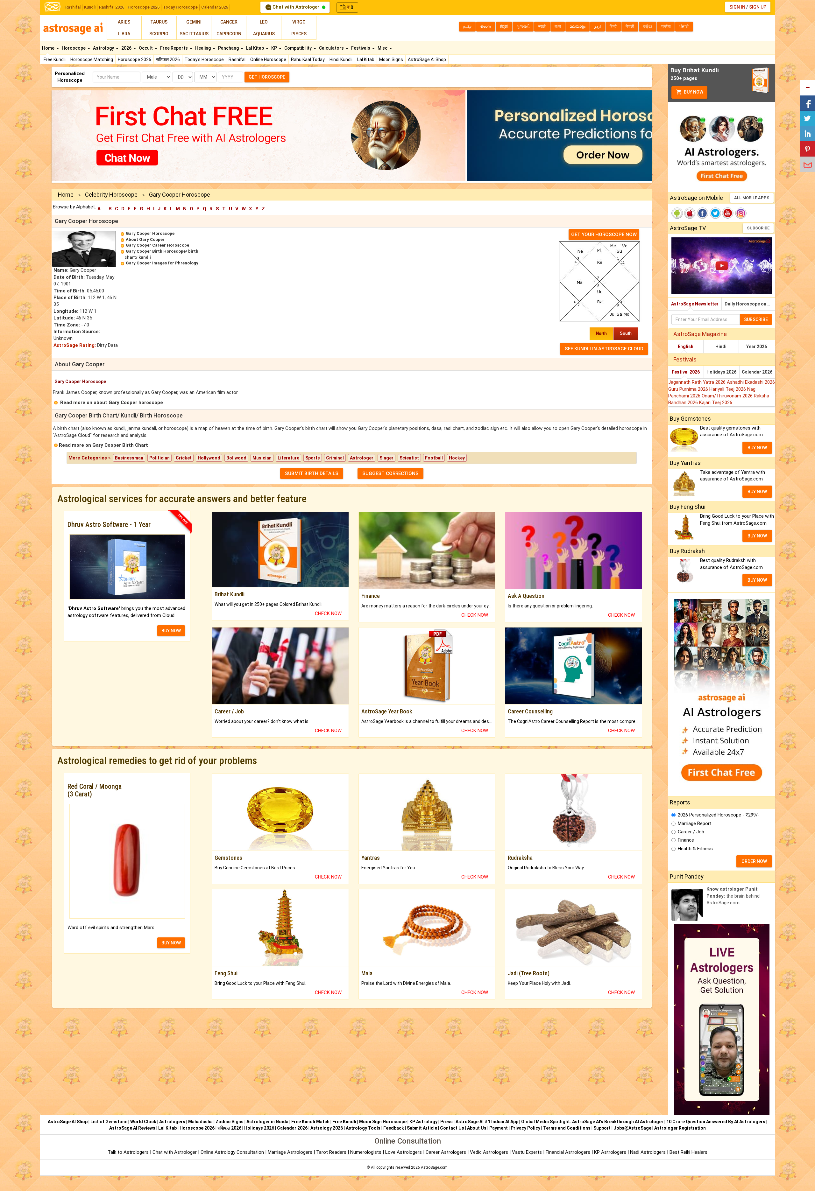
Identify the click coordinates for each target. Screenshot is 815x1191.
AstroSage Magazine (700, 334)
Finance (686, 840)
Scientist (409, 457)
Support (602, 1128)
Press (446, 1121)
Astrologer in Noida (267, 1121)
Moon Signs (391, 59)
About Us (476, 1128)
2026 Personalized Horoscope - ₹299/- (719, 815)
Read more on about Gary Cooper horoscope (111, 402)
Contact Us (452, 1128)
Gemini (194, 22)
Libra (124, 33)
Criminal (335, 457)
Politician (159, 457)
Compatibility (298, 48)
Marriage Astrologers (291, 1152)
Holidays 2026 (721, 372)
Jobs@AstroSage (632, 1128)
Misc (383, 48)
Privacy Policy (525, 1128)
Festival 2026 (686, 372)
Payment (498, 1128)
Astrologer (361, 457)
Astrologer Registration (680, 1128)
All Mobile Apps (751, 197)
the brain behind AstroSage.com (733, 896)
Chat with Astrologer (296, 7)
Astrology (104, 48)
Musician (262, 457)
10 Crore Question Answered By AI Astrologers (715, 1121)
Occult (146, 48)
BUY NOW (171, 630)
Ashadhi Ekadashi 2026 (751, 382)
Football (434, 457)
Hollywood (209, 457)
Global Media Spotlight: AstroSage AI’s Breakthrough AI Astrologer (592, 1121)
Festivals (361, 48)
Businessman (129, 457)
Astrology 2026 (326, 1128)
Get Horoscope (267, 77)
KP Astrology (423, 1121)
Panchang (229, 48)
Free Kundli (55, 59)
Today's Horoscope (204, 59)
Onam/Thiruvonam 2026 (728, 396)
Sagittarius (194, 33)
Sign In (737, 7)
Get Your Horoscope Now (604, 234)
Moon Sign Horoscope (383, 1121)
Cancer (228, 22)
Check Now (328, 613)
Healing (203, 48)
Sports (312, 457)
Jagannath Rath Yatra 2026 (697, 382)
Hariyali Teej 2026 (728, 389)
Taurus (158, 22)
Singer (386, 457)
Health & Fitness (695, 848)
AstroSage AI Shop (427, 59)
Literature (288, 457)
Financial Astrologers (568, 1152)
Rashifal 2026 (111, 7)
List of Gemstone (108, 1121)
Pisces (299, 33)
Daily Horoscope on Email (750, 303)
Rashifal (73, 7)
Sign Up (757, 7)
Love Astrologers (403, 1152)
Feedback (393, 1128)
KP (274, 48)
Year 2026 (756, 346)
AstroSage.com (434, 1167)
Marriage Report (695, 823)
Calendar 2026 (214, 7)
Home (48, 48)
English (685, 346)
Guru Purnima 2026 (688, 389)
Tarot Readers (332, 1152)
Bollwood (236, 457)
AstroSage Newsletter (695, 303)
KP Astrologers (610, 1152)
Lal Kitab (365, 59)
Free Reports (174, 48)
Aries (124, 22)
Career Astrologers (446, 1152)
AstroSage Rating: (74, 345)
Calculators (332, 48)
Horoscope (74, 48)
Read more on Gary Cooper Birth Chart (103, 445)
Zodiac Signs (230, 1121)
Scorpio (158, 33)
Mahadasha (200, 1121)
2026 (126, 48)
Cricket (184, 457)
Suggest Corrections (390, 473)
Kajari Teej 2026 (715, 402)
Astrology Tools (363, 1128)
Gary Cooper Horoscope (150, 233)
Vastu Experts (527, 1152)
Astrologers (172, 1121)
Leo (264, 22)
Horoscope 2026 (143, 7)
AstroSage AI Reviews (132, 1128)
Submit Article (422, 1128)
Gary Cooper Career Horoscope (157, 245)
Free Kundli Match (310, 1121)
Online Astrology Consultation (233, 1152)
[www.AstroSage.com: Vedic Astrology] (52, 6)
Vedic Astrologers (489, 1152)
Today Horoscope (180, 7)
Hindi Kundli (341, 59)
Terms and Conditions (567, 1128)
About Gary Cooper (145, 239)
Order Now (754, 861)
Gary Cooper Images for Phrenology (162, 263)
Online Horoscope (268, 59)
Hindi (720, 346)
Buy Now (693, 92)
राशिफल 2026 (168, 59)
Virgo (299, 22)
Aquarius (264, 33)
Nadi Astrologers (648, 1152)
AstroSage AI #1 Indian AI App (487, 1121)
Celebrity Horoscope (111, 194)
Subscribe (758, 228)
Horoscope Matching (91, 59)
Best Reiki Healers (688, 1152)
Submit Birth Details (311, 473)
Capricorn (228, 33)
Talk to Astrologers (128, 1152)
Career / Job (691, 832)
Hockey (457, 457)
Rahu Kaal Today (308, 59)
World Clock (143, 1121)
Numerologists (366, 1152)
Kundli (90, 7)
